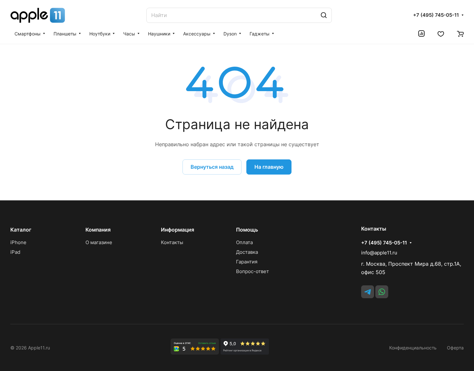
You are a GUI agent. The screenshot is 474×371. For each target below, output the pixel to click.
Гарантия (246, 262)
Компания (98, 229)
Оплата (244, 242)
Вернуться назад (212, 167)
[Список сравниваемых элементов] (421, 33)
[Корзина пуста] (460, 33)
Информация (177, 229)
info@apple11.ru (379, 253)
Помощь (247, 229)
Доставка (247, 252)
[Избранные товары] (441, 33)
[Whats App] (381, 291)
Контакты (172, 242)
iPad (15, 252)
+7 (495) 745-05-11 (436, 15)
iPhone (18, 242)
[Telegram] (367, 291)
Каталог (20, 229)
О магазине (98, 242)
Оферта (455, 347)
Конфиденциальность (413, 347)
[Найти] (324, 15)
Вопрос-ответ (252, 271)
